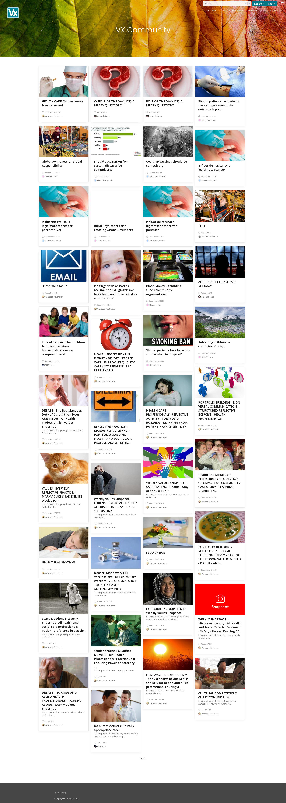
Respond (63, 86)
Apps (214, 10)
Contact (273, 10)
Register (259, 3)
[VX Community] (41, 12)
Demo (263, 10)
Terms (223, 10)
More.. (143, 758)
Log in (271, 3)
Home (206, 10)
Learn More (252, 10)
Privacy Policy (236, 10)
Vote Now (115, 82)
